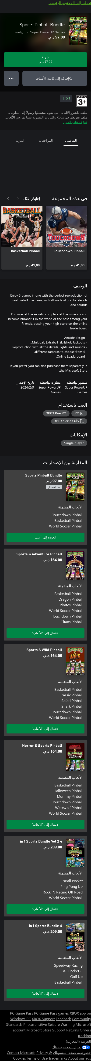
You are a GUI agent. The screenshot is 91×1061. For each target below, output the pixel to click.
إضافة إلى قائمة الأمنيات (52, 78)
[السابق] (17, 198)
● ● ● (11, 78)
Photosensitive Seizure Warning (49, 1024)
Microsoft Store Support (45, 1029)
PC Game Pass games (51, 1013)
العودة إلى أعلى (45, 537)
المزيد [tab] (20, 140)
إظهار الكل (31, 198)
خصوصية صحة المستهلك (72, 1052)
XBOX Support (43, 1018)
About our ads (79, 1058)
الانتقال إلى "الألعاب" (46, 633)
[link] (66, 238)
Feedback (63, 1018)
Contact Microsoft (21, 1052)
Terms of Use (37, 1058)
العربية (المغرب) (78, 1041)
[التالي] (8, 198)
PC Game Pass (21, 1013)
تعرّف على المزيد (75, 122)
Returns (72, 1029)
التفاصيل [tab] (71, 140)
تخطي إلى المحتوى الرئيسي (70, 2)
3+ (68, 98)
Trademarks (58, 1058)
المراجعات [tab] (45, 140)
